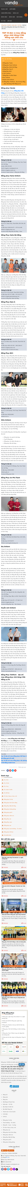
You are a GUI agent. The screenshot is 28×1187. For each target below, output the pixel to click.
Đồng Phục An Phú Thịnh (10, 75)
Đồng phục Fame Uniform (10, 65)
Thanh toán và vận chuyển (9, 1111)
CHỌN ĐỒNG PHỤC (6, 13)
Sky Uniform (6, 77)
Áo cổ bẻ (6, 779)
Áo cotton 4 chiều (8, 789)
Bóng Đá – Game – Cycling (9, 1125)
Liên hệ (4, 1116)
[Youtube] (11, 1169)
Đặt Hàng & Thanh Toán (9, 1101)
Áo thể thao (6, 792)
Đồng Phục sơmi (8, 822)
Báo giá (5, 1150)
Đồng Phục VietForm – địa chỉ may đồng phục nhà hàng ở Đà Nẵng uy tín (14, 82)
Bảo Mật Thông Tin (7, 1109)
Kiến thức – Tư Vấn (7, 1104)
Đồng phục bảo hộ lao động (10, 802)
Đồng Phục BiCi (7, 71)
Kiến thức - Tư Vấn (16, 25)
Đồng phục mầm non (9, 815)
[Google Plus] (5, 1169)
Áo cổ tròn (6, 783)
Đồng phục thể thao (8, 832)
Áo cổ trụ (6, 786)
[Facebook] (2, 1169)
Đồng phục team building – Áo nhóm (13, 828)
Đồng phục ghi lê (8, 812)
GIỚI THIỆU (12, 9)
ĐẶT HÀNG (20, 17)
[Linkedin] (8, 1169)
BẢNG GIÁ (16, 13)
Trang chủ (4, 9)
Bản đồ (7, 1157)
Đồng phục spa (7, 825)
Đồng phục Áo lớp (8, 799)
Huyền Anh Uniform (8, 79)
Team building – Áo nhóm (9, 1122)
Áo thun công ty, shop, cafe (10, 796)
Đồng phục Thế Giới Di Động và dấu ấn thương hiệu (14, 941)
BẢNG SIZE (12, 17)
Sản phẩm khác (7, 835)
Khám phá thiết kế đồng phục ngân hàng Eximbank (14, 914)
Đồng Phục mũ (7, 818)
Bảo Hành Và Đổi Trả (8, 1106)
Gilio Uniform (7, 73)
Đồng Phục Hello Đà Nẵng (10, 67)
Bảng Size (5, 1099)
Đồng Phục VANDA (6, 25)
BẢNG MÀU (4, 17)
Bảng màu (5, 1097)
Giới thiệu (5, 1114)
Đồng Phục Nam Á (8, 69)
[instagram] (14, 1169)
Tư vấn (3, 20)
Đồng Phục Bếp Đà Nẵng (10, 805)
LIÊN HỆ (9, 20)
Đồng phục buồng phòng (10, 809)
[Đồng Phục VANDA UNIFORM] (14, 3)
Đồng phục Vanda (8, 63)
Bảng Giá (5, 1094)
